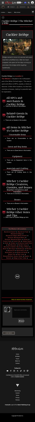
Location (18, 76)
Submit (22, 321)
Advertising (17, 390)
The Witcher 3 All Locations (17, 229)
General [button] (22, 7)
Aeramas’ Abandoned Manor (13, 239)
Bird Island (12, 249)
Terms (17, 395)
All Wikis (17, 356)
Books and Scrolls (22, 252)
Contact (17, 363)
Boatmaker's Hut (22, 250)
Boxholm (8, 258)
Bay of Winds (25, 247)
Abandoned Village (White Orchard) (16, 235)
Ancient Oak (16, 241)
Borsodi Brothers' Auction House (12, 256)
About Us (17, 361)
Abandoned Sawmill (10, 232)
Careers (17, 393)
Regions (9, 12)
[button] (19, 2)
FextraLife (7, 404)
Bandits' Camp (22, 245)
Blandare (29, 249)
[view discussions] (33, 11)
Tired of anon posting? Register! (21, 299)
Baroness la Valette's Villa (11, 247)
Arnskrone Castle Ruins (25, 243)
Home (17, 354)
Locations (3, 12)
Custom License (19, 376)
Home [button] (12, 7)
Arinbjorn (13, 243)
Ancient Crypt (7, 241)
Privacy (17, 397)
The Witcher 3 (6, 79)
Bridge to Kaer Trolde (20, 258)
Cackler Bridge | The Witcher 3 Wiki (17, 22)
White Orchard (17, 12)
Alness (26, 239)
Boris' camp (20, 254)
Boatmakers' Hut (10, 252)
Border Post (11, 254)
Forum (17, 358)
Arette (6, 243)
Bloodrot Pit (11, 250)
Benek (5, 249)
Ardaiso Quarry (27, 241)
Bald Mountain (12, 245)
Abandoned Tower (23, 232)
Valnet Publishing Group (23, 404)
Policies (17, 400)
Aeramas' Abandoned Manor (16, 237)
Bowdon (27, 256)
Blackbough (20, 249)
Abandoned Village (16, 234)
